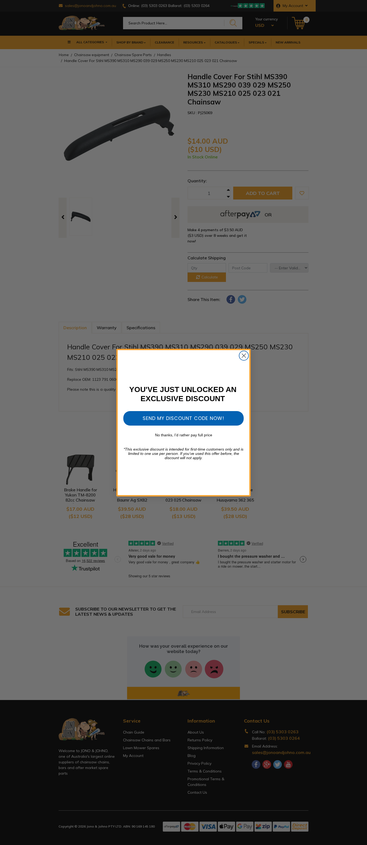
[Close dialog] (244, 355)
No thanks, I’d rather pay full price (183, 435)
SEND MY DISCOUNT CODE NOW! (183, 418)
